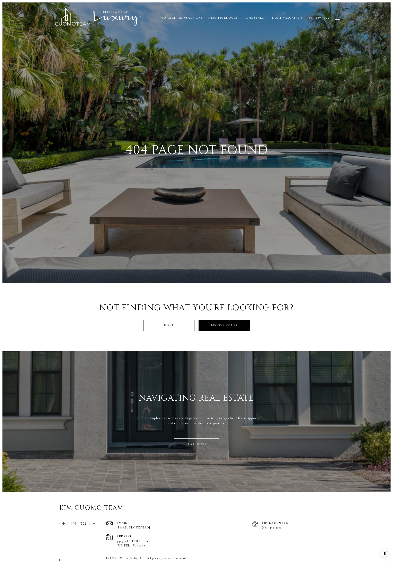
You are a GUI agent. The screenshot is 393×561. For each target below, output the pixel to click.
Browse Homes (224, 325)
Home (169, 325)
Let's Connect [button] (196, 444)
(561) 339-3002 (272, 527)
